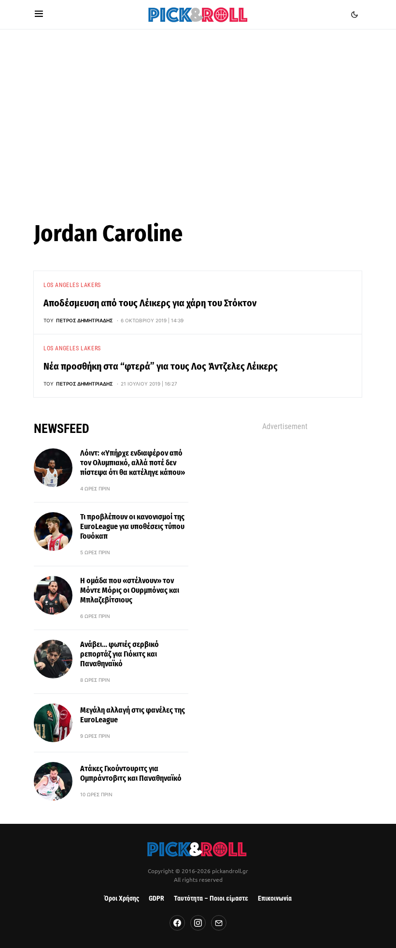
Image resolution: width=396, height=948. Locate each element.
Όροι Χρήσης (121, 898)
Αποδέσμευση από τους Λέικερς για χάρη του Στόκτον (149, 303)
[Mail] (218, 923)
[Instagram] (198, 923)
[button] (39, 14)
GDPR (156, 898)
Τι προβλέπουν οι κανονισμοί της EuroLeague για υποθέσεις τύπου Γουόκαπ (132, 526)
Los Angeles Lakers (72, 285)
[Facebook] (177, 923)
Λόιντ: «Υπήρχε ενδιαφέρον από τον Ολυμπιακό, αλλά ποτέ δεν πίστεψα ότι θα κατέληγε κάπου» (132, 462)
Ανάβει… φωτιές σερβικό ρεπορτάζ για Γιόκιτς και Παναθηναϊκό (119, 654)
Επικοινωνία (275, 898)
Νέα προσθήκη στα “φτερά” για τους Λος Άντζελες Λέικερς (160, 366)
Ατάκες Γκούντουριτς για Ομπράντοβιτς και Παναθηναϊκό (131, 773)
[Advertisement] (198, 120)
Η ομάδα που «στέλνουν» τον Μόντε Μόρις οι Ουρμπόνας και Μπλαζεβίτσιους (129, 590)
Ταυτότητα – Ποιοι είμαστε (211, 898)
